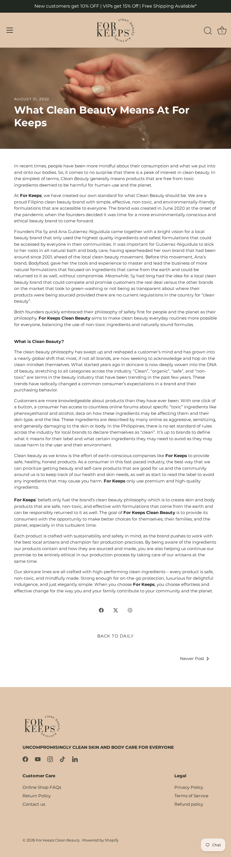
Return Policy (37, 795)
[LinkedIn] (75, 758)
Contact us (34, 804)
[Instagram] (50, 758)
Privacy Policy (188, 787)
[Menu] (10, 30)
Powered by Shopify (100, 840)
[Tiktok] (62, 758)
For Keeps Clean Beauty (58, 840)
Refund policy (188, 804)
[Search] (208, 31)
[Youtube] (38, 758)
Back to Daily (115, 636)
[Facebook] (25, 758)
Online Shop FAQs (42, 787)
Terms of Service (191, 795)
